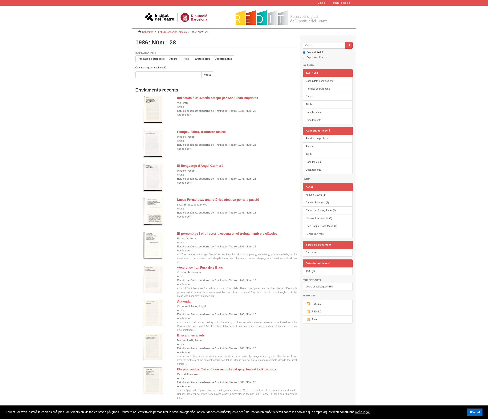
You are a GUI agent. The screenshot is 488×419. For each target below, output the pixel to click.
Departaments (223, 58)
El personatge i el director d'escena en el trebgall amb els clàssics (227, 233)
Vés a (207, 74)
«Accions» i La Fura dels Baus (200, 267)
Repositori (147, 32)
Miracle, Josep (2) (316, 194)
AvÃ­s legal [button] (362, 412)
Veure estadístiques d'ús (319, 286)
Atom (315, 319)
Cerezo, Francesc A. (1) (319, 218)
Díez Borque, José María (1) (321, 226)
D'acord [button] (475, 412)
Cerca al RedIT (315, 52)
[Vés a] (349, 45)
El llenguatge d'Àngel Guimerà (200, 166)
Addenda (183, 301)
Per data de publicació (151, 58)
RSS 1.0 (316, 303)
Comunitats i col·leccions (320, 80)
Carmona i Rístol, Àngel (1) (321, 210)
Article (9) (311, 252)
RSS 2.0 (316, 311)
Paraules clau (201, 58)
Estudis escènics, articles (172, 32)
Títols (185, 58)
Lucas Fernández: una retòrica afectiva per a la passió (218, 199)
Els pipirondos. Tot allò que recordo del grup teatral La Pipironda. (227, 369)
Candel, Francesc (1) (317, 202)
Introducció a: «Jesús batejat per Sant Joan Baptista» (217, 98)
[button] (322, 3)
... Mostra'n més (315, 233)
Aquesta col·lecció (317, 57)
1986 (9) (310, 271)
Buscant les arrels (191, 335)
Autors (173, 58)
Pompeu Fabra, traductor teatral (201, 132)
